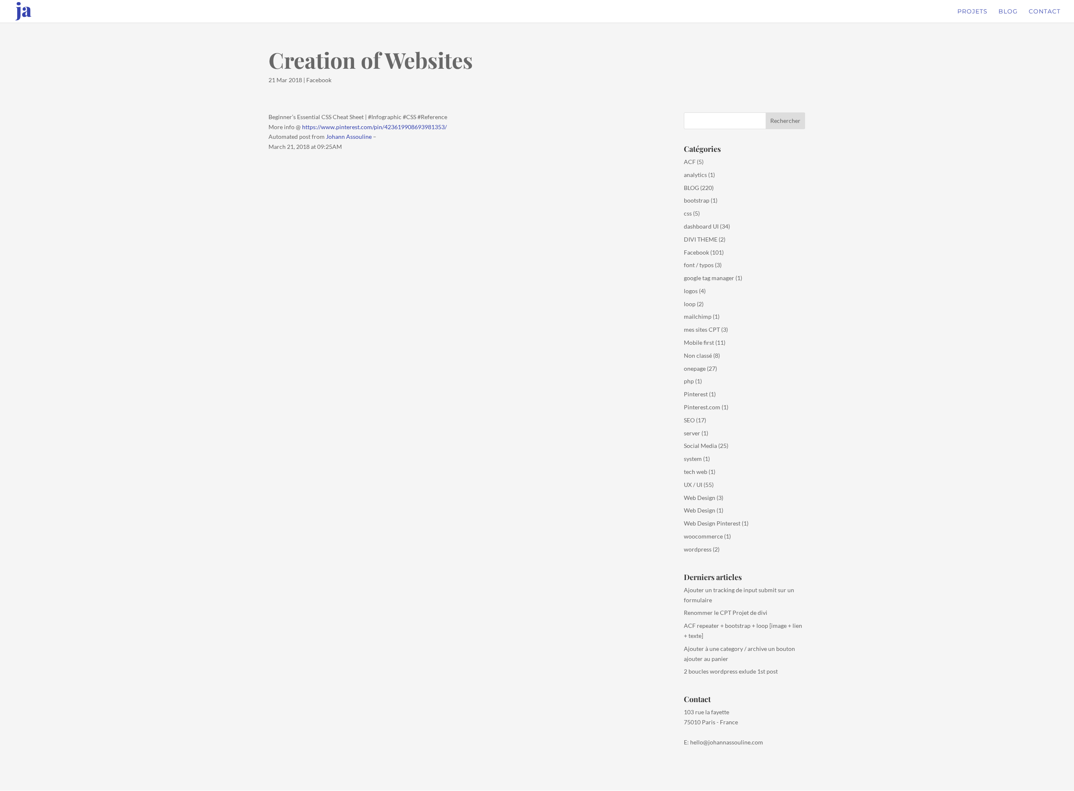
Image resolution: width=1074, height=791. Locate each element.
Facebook (318, 79)
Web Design (699, 497)
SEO (689, 420)
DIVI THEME (700, 239)
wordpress (698, 549)
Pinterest (696, 394)
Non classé (698, 355)
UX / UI (693, 484)
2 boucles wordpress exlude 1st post (731, 671)
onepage (695, 368)
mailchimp (698, 316)
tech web (695, 471)
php (689, 381)
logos (691, 290)
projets (972, 11)
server (692, 433)
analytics (695, 174)
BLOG (691, 187)
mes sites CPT (702, 329)
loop (690, 303)
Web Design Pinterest (712, 523)
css (688, 213)
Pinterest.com (702, 407)
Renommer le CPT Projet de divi (725, 612)
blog (1008, 11)
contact (1045, 11)
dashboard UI (701, 226)
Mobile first (699, 342)
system (693, 458)
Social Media (700, 445)
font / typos (699, 264)
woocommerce (703, 536)
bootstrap (696, 200)
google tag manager (709, 277)
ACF (690, 161)
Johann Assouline (349, 136)
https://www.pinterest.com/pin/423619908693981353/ (374, 126)
